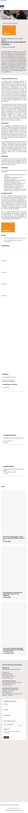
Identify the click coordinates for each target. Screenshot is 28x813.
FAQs (21, 810)
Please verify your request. (10, 720)
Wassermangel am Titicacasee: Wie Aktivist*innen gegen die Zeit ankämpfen (13, 594)
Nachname (6, 709)
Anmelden (6, 737)
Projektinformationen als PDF (10, 23)
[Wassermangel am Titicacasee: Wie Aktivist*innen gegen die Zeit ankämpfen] (14, 589)
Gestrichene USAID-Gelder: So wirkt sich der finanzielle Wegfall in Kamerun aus (14, 538)
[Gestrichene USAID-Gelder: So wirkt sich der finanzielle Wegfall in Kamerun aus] (14, 533)
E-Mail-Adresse (7, 715)
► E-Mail (5, 442)
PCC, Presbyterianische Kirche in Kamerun (15, 238)
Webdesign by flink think (14, 808)
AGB (6, 810)
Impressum (17, 810)
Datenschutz (11, 810)
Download (4, 260)
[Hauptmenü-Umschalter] (3, 9)
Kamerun (4, 38)
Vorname (5, 704)
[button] (2, 6)
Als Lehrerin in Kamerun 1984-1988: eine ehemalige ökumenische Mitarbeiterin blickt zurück (13, 650)
